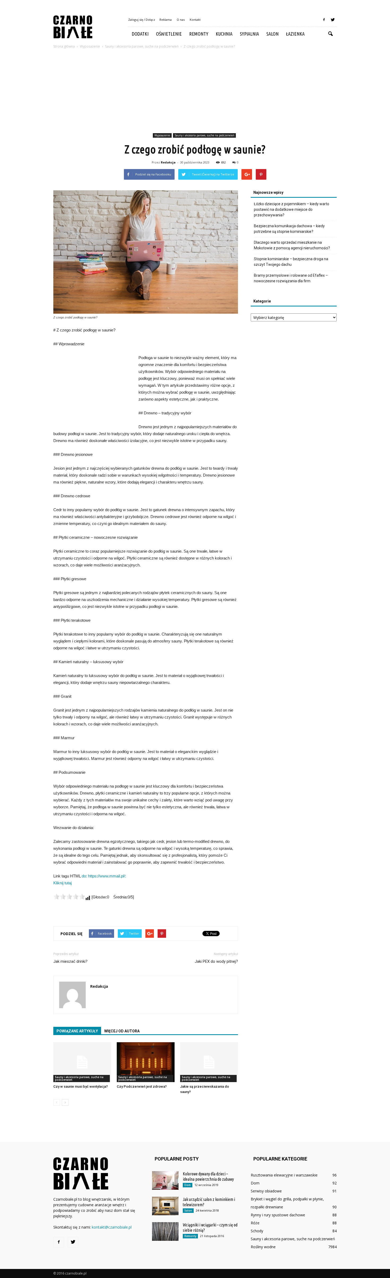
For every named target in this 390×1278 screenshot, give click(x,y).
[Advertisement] (195, 91)
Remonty (198, 33)
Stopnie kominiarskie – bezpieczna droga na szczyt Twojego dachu (291, 262)
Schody (257, 1230)
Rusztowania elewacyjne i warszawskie (284, 1175)
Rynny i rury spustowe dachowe (278, 1214)
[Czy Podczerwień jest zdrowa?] (146, 1062)
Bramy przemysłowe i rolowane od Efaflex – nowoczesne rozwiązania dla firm (291, 278)
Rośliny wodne (263, 1246)
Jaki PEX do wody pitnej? (216, 961)
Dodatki (140, 33)
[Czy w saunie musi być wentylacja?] (82, 1062)
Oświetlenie (169, 33)
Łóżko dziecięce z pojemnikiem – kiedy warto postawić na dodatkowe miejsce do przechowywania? (291, 209)
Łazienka (295, 33)
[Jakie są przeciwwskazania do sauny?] (209, 1062)
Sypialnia (249, 33)
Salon (272, 33)
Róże (255, 1222)
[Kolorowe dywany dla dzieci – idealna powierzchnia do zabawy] (165, 1180)
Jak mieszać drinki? (70, 961)
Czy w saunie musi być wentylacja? (80, 1086)
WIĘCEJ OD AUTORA (122, 1031)
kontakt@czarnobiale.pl (112, 1227)
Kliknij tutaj (62, 883)
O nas (181, 20)
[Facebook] (324, 19)
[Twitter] (333, 19)
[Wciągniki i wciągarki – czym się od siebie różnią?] (165, 1231)
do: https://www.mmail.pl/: (104, 876)
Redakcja (168, 162)
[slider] (69, 896)
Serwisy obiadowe (266, 1190)
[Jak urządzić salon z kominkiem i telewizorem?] (165, 1206)
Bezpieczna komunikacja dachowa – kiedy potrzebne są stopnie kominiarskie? (289, 229)
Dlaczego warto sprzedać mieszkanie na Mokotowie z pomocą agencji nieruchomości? (292, 245)
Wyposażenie (162, 135)
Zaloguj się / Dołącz (141, 20)
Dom (187, 1185)
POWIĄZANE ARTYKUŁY (77, 1031)
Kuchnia (224, 33)
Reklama (165, 20)
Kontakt (195, 20)
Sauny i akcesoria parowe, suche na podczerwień (204, 135)
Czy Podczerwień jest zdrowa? (142, 1086)
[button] (330, 34)
